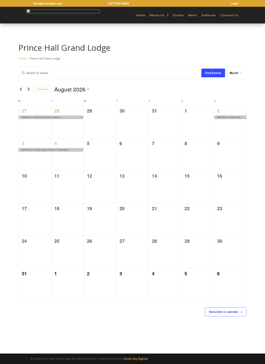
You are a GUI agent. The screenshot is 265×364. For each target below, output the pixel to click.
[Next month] (28, 89)
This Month (42, 89)
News (192, 15)
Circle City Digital (135, 359)
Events (178, 15)
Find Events (213, 73)
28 (56, 110)
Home (140, 15)
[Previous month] (20, 89)
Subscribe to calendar (223, 312)
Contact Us (229, 15)
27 (24, 110)
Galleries (208, 15)
